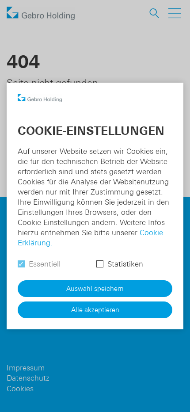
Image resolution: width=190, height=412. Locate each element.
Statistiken (125, 263)
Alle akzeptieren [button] (95, 309)
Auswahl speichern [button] (95, 288)
